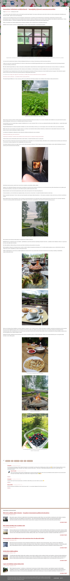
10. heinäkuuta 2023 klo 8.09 (16, 465)
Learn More (56, 578)
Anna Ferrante (13, 470)
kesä (12, 460)
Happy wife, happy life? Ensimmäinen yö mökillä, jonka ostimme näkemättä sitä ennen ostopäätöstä (28, 74)
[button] (66, 9)
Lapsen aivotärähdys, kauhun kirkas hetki (13, 564)
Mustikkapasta (8, 2)
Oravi (25, 460)
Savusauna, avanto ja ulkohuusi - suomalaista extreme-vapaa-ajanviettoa (16, 76)
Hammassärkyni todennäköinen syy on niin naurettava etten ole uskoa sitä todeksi (23, 538)
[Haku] (68, 3)
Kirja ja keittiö (10, 484)
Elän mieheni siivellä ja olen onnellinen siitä (14, 525)
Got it (61, 578)
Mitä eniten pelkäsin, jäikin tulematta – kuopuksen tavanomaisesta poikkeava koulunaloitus (26, 513)
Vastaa (8, 476)
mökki (22, 460)
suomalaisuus (29, 460)
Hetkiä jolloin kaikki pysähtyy (10, 551)
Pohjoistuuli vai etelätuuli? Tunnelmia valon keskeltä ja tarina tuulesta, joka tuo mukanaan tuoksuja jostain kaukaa (23, 136)
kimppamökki (16, 460)
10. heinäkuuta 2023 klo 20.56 (16, 479)
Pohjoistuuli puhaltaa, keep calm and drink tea (11, 134)
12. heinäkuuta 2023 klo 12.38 (17, 484)
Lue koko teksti (63, 522)
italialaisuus (8, 460)
